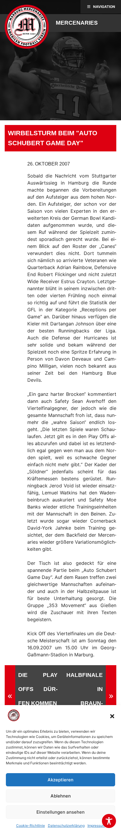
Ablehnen (61, 796)
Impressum (96, 825)
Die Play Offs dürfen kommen (38, 689)
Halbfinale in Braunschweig (84, 696)
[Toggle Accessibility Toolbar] (109, 821)
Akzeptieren (60, 780)
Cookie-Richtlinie (30, 825)
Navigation (104, 6)
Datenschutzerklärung (66, 825)
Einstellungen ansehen (60, 812)
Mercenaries (77, 23)
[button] (112, 716)
